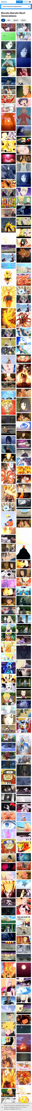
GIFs (9, 20)
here (20, 1109)
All (3, 20)
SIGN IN (26, 1)
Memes (23, 20)
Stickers (16, 20)
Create (20, 1)
